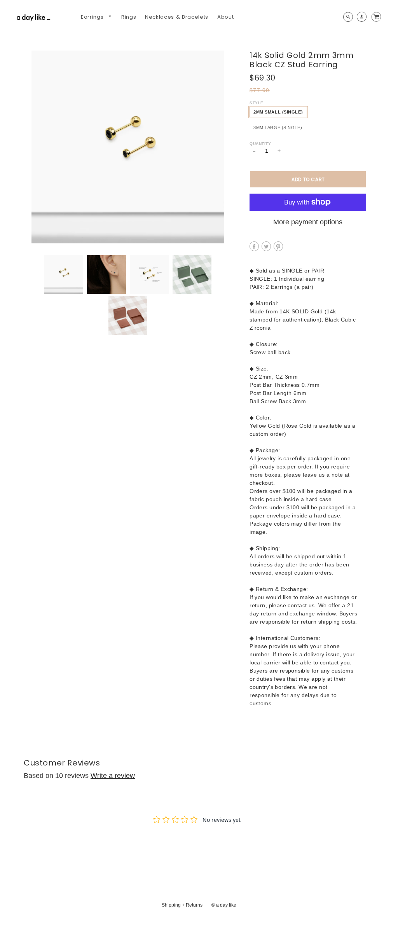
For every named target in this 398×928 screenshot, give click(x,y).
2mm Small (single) (278, 112)
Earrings (93, 17)
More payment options (307, 222)
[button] (308, 179)
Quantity (260, 144)
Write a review (113, 775)
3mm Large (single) (277, 127)
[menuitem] (96, 17)
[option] (127, 147)
